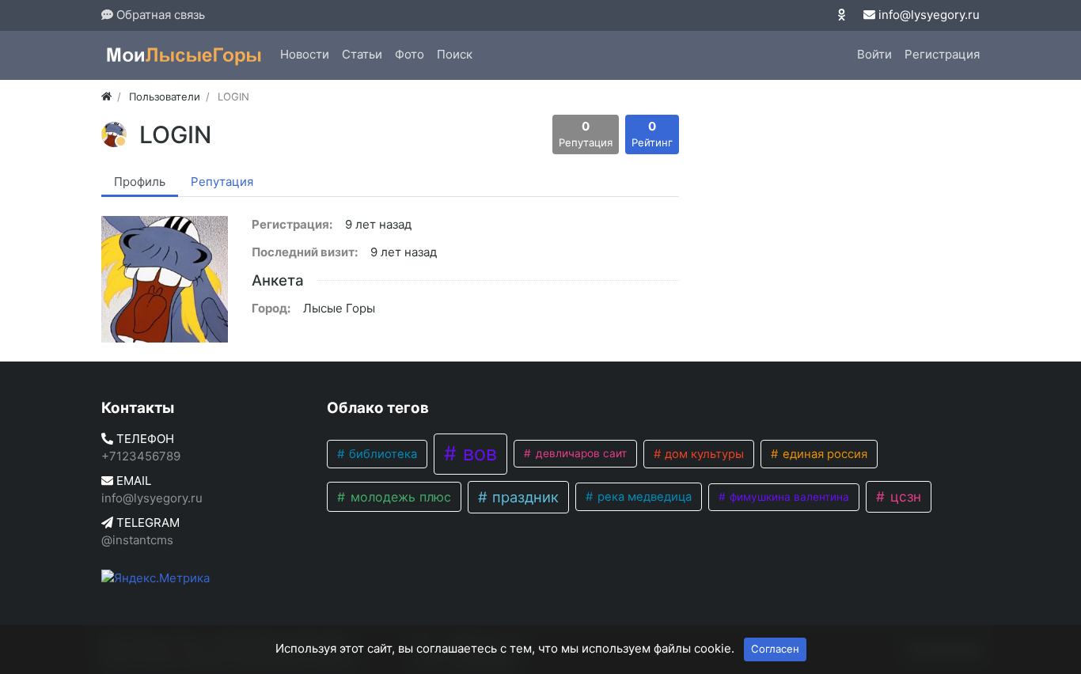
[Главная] (106, 96)
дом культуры (703, 454)
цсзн (903, 496)
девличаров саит (580, 453)
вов (477, 453)
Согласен (775, 648)
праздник (523, 497)
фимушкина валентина (787, 496)
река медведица (643, 497)
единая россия (823, 454)
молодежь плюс (399, 497)
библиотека (381, 454)
